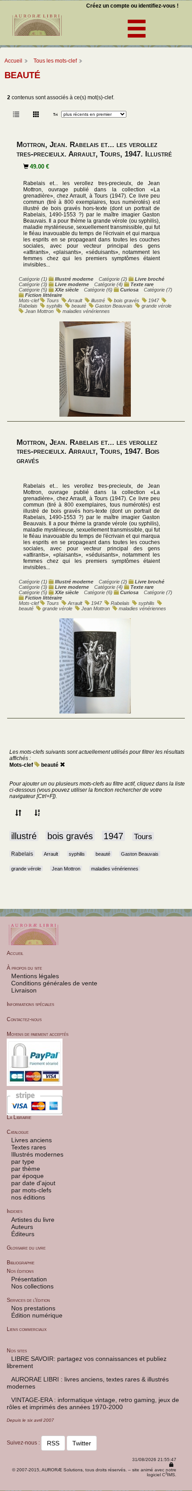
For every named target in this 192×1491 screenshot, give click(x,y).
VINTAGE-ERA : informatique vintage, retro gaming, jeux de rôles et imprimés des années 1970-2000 (93, 1403)
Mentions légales (35, 976)
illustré (98, 300)
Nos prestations (33, 1308)
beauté (78, 305)
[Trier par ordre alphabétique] (37, 813)
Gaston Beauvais (114, 305)
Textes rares (28, 1147)
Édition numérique (37, 1315)
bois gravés (126, 300)
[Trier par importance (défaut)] (18, 813)
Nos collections (32, 1286)
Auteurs (22, 1226)
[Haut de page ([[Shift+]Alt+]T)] (185, 1485)
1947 (153, 300)
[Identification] (171, 1464)
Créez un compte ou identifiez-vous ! (132, 6)
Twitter (81, 1443)
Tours (52, 300)
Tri (55, 114)
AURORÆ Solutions (62, 1469)
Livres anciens (31, 1140)
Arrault (75, 300)
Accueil (13, 61)
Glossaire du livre (26, 1248)
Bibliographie (20, 1262)
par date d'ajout (33, 1183)
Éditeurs (22, 1234)
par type (22, 1161)
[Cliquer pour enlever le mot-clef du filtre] (62, 765)
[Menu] (131, 27)
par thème (25, 1168)
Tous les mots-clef (55, 61)
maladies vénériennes (86, 311)
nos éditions (28, 1197)
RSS (53, 1443)
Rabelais (28, 305)
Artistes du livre (32, 1219)
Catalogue (18, 1132)
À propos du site (24, 968)
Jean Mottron (39, 311)
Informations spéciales (30, 1004)
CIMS (168, 1474)
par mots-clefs (31, 1190)
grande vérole (156, 305)
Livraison (24, 990)
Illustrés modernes (37, 1154)
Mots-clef (21, 765)
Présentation (29, 1279)
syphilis (54, 305)
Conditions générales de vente (54, 983)
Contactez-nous (24, 1019)
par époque (27, 1175)
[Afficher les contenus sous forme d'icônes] (36, 114)
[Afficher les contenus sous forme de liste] (16, 114)
